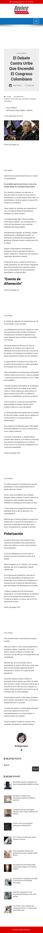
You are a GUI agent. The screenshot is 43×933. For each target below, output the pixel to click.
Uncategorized (21, 53)
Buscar (6, 765)
